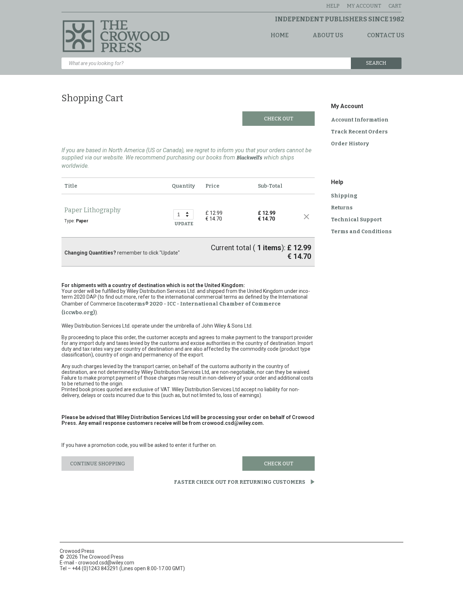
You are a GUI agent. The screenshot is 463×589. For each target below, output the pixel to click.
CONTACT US (385, 35)
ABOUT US (328, 35)
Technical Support (356, 220)
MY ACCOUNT (364, 6)
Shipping (344, 196)
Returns (342, 208)
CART (395, 6)
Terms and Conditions (361, 232)
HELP (333, 6)
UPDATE (184, 223)
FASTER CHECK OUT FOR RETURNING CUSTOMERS (240, 482)
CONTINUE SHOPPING (97, 464)
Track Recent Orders (359, 132)
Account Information (359, 120)
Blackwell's (249, 158)
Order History (350, 144)
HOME (280, 35)
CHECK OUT (278, 119)
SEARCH (376, 63)
